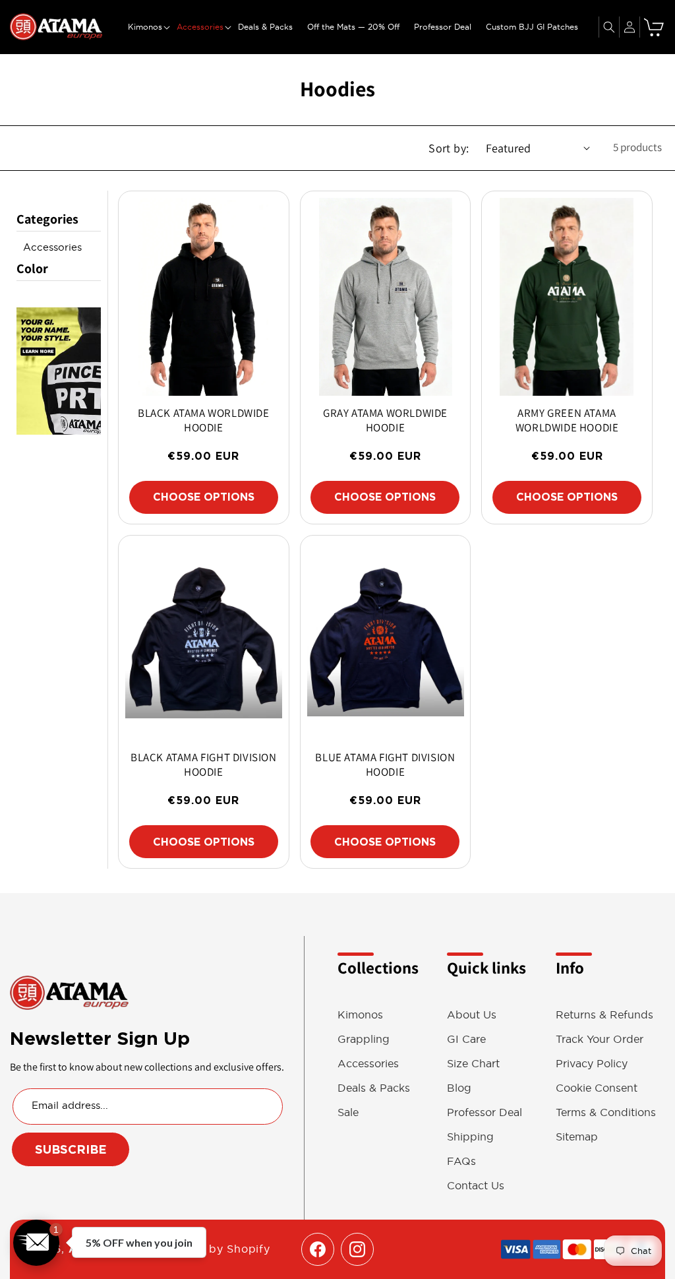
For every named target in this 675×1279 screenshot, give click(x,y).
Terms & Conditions (606, 1112)
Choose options (203, 497)
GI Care (466, 1039)
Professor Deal (484, 1112)
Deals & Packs (374, 1088)
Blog (459, 1088)
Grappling (364, 1039)
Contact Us (475, 1185)
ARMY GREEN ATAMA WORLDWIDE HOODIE (567, 420)
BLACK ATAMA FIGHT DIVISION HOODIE (204, 764)
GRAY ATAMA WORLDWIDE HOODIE (385, 420)
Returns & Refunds (604, 1014)
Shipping (470, 1136)
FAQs (461, 1161)
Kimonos (360, 1014)
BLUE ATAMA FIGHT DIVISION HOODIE (385, 764)
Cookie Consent (596, 1088)
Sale (348, 1112)
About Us (471, 1014)
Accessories (52, 247)
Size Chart (473, 1063)
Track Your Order (599, 1039)
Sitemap (577, 1136)
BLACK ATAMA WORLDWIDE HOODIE (204, 420)
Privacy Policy (592, 1063)
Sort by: (448, 148)
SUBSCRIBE (71, 1149)
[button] (145, 27)
